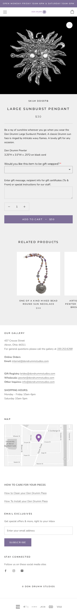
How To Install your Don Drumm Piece (26, 501)
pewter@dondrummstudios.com (36, 377)
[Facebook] (5, 570)
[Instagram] (14, 570)
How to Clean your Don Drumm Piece (25, 493)
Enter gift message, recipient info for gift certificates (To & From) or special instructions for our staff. (36, 182)
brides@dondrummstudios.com (37, 373)
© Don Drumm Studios (38, 586)
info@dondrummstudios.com (38, 382)
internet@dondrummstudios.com (30, 361)
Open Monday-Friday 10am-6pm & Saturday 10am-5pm (38, 3)
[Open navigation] (5, 12)
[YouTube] (22, 570)
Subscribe (17, 542)
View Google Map (38, 445)
